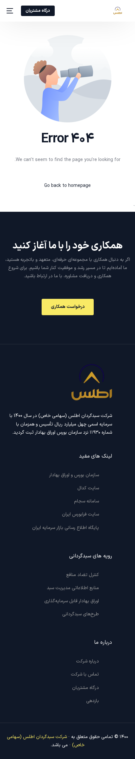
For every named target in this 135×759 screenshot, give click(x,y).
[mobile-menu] (10, 11)
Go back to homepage (67, 185)
